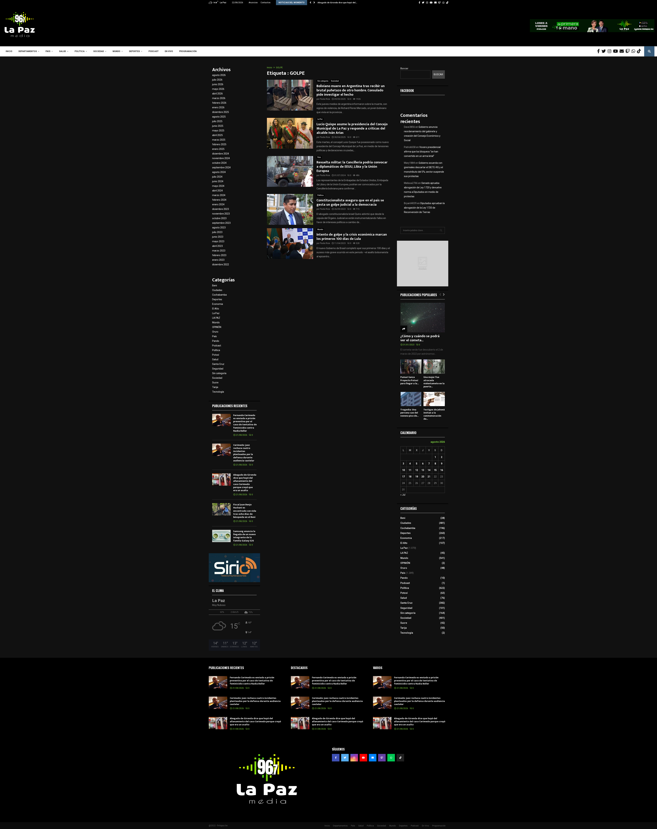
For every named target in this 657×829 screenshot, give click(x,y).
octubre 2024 (219, 162)
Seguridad (217, 368)
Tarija (215, 387)
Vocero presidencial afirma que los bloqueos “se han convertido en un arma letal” (422, 151)
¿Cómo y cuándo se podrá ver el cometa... (420, 338)
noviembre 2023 (221, 213)
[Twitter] (605, 51)
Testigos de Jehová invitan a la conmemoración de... (434, 414)
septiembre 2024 (221, 167)
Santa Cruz (218, 364)
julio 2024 (217, 176)
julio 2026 (217, 79)
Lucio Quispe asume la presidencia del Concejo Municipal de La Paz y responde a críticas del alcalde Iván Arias (352, 128)
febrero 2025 (219, 144)
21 (429, 476)
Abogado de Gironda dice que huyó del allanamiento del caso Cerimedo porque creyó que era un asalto (244, 482)
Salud (62, 51)
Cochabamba (219, 294)
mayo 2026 (218, 89)
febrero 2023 (219, 255)
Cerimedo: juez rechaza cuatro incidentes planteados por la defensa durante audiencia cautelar (243, 453)
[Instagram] (610, 51)
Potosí (215, 354)
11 (410, 470)
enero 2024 (218, 204)
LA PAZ (216, 317)
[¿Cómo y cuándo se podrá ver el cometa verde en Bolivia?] (422, 317)
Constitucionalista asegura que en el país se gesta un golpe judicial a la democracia (350, 202)
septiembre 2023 (221, 223)
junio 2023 (217, 236)
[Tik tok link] (447, 2)
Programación (188, 51)
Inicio (9, 51)
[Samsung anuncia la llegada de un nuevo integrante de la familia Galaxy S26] (221, 536)
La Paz (320, 119)
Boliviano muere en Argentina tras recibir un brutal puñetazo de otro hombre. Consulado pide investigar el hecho (351, 90)
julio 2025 (217, 121)
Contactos (265, 2)
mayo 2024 (218, 186)
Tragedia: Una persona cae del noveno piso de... (409, 413)
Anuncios (253, 2)
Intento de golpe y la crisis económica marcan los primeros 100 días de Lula (352, 237)
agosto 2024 (219, 172)
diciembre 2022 (220, 264)
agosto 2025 (219, 116)
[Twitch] (629, 51)
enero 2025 (218, 149)
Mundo (116, 51)
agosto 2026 (219, 75)
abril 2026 (217, 93)
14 (429, 470)
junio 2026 (217, 84)
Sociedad (98, 51)
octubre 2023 (219, 218)
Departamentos (27, 51)
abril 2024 (217, 190)
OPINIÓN (216, 327)
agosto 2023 (219, 227)
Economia (217, 304)
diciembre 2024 (220, 153)
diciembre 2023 (220, 209)
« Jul (402, 494)
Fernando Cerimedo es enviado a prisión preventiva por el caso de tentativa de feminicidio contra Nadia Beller (245, 423)
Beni (214, 285)
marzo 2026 (218, 98)
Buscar (404, 68)
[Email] (623, 51)
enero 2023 (218, 259)
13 (422, 470)
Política (80, 51)
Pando (215, 341)
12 (416, 470)
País (48, 51)
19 (416, 476)
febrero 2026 (219, 102)
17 (403, 476)
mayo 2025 (218, 130)
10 (403, 470)
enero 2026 (218, 107)
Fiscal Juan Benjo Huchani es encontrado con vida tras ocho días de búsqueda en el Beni (244, 511)
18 (410, 476)
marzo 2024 (218, 195)
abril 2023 (217, 246)
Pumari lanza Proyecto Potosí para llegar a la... (409, 380)
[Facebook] (599, 51)
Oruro (215, 331)
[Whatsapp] (634, 51)
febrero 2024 (219, 199)
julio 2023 (217, 232)
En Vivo (169, 51)
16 (441, 470)
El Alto (215, 308)
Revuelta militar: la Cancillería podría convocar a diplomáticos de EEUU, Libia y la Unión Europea (352, 166)
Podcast (154, 51)
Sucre (215, 382)
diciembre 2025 (220, 112)
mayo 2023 (218, 241)
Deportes (134, 51)
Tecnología (218, 391)
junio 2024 (217, 181)
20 (422, 476)
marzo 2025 (218, 139)
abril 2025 (217, 135)
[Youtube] (616, 51)
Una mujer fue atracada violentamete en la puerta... (434, 381)
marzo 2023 (218, 250)
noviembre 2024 (221, 158)
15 (435, 470)
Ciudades (217, 290)
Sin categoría (322, 81)
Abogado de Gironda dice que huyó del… (337, 2)
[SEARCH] (441, 230)
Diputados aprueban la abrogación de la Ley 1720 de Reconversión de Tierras (424, 207)
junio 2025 (217, 126)
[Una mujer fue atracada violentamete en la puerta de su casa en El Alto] (434, 366)
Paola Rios (325, 99)
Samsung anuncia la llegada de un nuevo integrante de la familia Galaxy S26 (244, 536)
